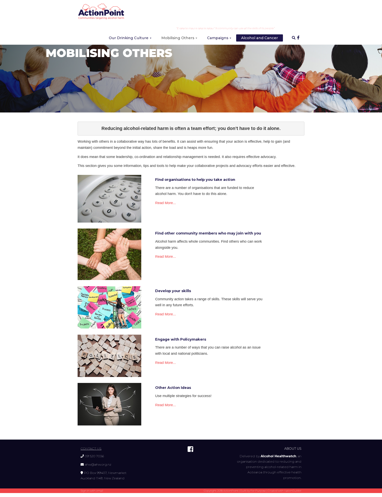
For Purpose (258, 490)
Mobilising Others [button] (178, 38)
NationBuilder (292, 490)
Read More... (165, 203)
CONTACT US (91, 448)
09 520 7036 (94, 456)
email (99, 490)
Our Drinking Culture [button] (129, 38)
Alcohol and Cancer (259, 38)
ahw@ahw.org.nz (98, 464)
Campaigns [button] (218, 38)
